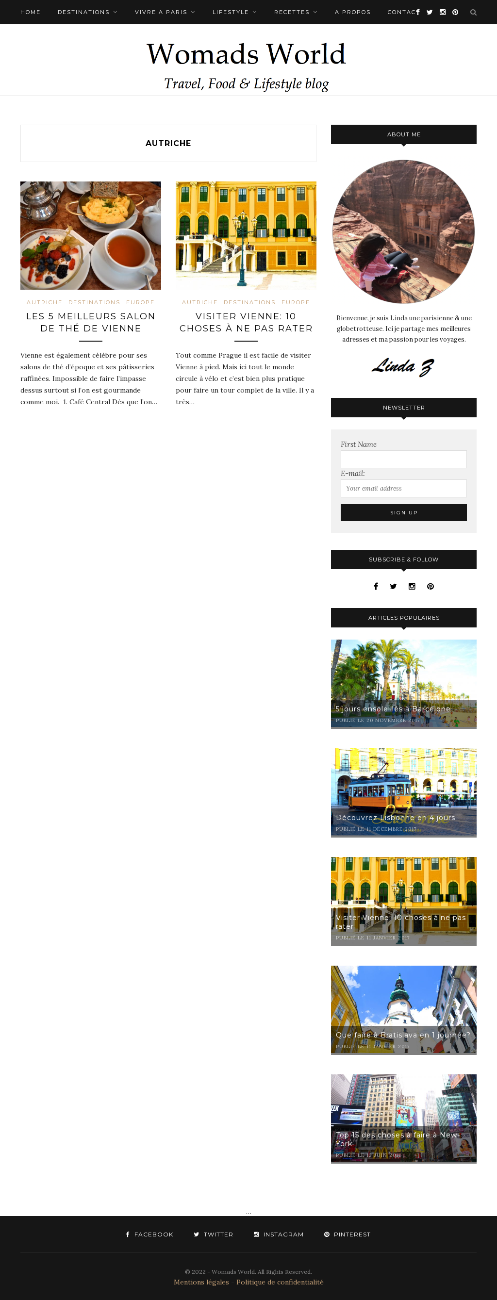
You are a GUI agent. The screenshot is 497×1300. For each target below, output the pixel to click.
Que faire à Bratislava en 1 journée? (403, 1035)
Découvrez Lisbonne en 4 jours (395, 817)
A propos (353, 12)
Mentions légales (201, 1282)
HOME (30, 12)
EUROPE (140, 302)
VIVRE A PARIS (161, 12)
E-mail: (353, 473)
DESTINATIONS (84, 12)
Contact (404, 12)
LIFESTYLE (231, 12)
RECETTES (292, 12)
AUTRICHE (45, 302)
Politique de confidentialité (280, 1282)
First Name (359, 444)
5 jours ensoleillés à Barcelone (393, 709)
